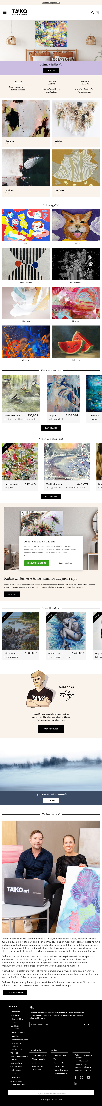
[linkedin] (76, 1083)
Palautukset (15, 1077)
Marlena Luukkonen (58, 653)
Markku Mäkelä (12, 415)
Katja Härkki (55, 415)
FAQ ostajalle (16, 1063)
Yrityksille (14, 1053)
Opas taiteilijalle (39, 1055)
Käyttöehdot (59, 1066)
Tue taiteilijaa (16, 1049)
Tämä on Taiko (59, 1055)
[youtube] (88, 1077)
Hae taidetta (16, 1011)
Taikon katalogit (17, 1032)
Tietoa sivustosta (60, 1070)
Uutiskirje (36, 1062)
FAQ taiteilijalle (38, 1059)
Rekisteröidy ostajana (15, 1044)
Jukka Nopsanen (12, 653)
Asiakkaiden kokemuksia (15, 1027)
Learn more (28, 556)
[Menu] (4, 12)
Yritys (55, 1059)
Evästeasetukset (60, 1073)
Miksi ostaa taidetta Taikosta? (19, 1057)
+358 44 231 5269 (83, 1070)
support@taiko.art (83, 1067)
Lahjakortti (15, 1015)
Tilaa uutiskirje (16, 1019)
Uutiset (13, 1022)
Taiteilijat (14, 1036)
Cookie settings (65, 563)
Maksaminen (16, 1070)
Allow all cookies (36, 563)
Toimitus (14, 1073)
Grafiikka (60, 190)
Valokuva (9, 190)
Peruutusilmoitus (17, 1084)
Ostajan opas (16, 1066)
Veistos (58, 141)
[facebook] (75, 1077)
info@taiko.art (81, 1060)
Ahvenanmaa (16, 1081)
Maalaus (9, 141)
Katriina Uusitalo (12, 484)
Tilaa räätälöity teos (19, 1039)
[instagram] (81, 1077)
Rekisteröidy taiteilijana (37, 1067)
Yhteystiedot (59, 1062)
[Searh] (92, 12)
